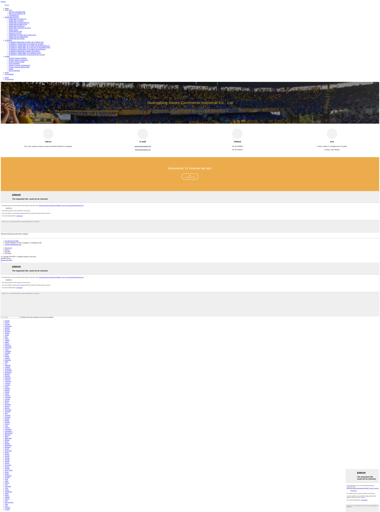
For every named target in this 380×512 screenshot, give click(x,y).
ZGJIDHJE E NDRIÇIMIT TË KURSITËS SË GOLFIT (27, 54)
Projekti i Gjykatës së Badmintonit (19, 65)
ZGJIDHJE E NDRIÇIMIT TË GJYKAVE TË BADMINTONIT (29, 47)
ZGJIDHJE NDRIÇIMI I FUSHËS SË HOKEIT (24, 51)
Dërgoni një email (6, 260)
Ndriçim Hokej (13, 30)
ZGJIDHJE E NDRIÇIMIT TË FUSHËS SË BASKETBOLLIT (29, 46)
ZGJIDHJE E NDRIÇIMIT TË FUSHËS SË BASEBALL (27, 49)
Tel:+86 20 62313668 (11, 241)
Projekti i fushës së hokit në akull (19, 67)
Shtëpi (7, 8)
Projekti (7, 56)
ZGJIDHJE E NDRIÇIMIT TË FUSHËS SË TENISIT (26, 44)
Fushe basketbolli (14, 63)
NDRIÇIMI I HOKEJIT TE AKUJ (20, 28)
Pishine (11, 69)
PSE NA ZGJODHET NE (17, 14)
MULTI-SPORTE (14, 71)
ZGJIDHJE (8, 40)
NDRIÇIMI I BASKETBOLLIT (19, 22)
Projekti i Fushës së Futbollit (17, 58)
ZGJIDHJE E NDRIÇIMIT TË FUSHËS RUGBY (25, 53)
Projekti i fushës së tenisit (16, 62)
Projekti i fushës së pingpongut (18, 60)
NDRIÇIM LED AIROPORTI (18, 37)
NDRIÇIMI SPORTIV (12, 17)
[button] (190, 176)
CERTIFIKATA (14, 15)
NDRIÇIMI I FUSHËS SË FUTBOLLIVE (22, 35)
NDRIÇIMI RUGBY (15, 31)
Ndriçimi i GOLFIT (15, 33)
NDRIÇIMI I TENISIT (16, 21)
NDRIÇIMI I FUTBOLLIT (17, 19)
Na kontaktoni (9, 74)
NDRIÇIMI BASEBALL (17, 26)
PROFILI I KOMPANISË (17, 12)
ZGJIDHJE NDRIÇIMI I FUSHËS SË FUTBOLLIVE (26, 42)
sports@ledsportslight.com (13, 244)
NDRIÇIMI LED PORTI (17, 38)
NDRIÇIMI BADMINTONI (18, 24)
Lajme (7, 72)
